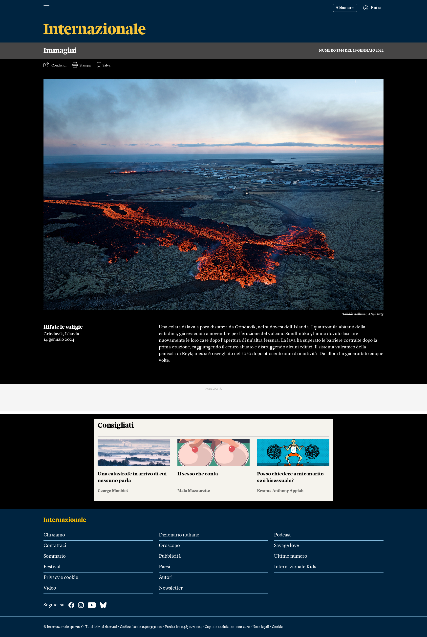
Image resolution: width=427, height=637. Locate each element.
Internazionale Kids (295, 567)
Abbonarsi (345, 8)
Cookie (277, 627)
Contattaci (54, 545)
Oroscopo (169, 545)
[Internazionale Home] (66, 519)
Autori (166, 577)
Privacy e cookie (60, 577)
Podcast (282, 535)
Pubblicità (170, 556)
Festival (52, 567)
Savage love (286, 545)
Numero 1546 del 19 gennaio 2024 (351, 50)
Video (49, 588)
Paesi (164, 567)
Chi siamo (54, 535)
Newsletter (171, 588)
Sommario (54, 556)
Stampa (85, 65)
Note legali (261, 627)
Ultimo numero (290, 556)
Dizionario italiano (179, 535)
